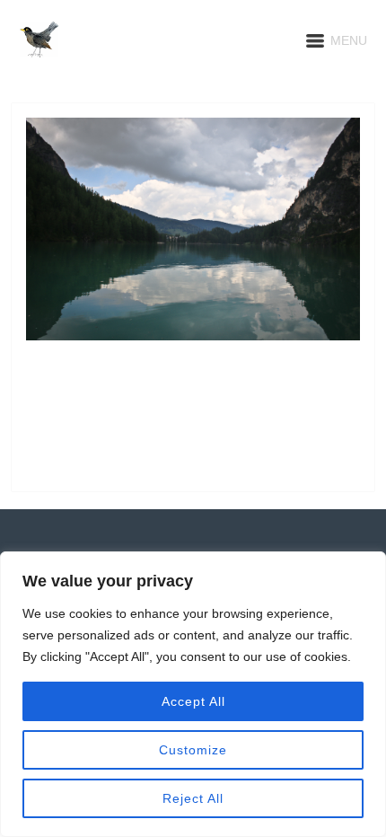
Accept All (193, 701)
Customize (193, 750)
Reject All (193, 798)
